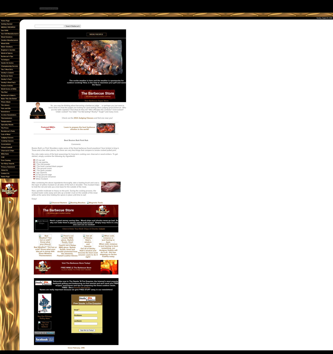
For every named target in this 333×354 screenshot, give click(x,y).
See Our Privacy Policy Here (45, 317)
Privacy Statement (8, 167)
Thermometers (6, 118)
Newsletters (5, 112)
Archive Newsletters (8, 115)
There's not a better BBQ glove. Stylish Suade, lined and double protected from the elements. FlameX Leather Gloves (67, 250)
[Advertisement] (76, 22)
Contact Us (5, 173)
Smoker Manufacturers (9, 40)
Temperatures (6, 121)
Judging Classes (7, 138)
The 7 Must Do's (7, 69)
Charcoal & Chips (7, 151)
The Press (5, 128)
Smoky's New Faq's (8, 82)
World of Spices (7, 53)
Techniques (5, 60)
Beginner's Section (8, 50)
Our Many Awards (7, 164)
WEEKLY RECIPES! (8, 27)
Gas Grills (4, 30)
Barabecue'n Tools (8, 131)
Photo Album (6, 102)
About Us (4, 170)
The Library (5, 105)
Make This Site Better (9, 99)
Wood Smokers (6, 37)
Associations (6, 144)
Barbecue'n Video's (8, 95)
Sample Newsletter (82, 287)
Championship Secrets (9, 66)
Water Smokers (7, 47)
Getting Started (6, 24)
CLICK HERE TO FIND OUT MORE (76, 270)
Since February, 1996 (76, 348)
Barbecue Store (7, 76)
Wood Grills (5, 43)
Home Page (5, 21)
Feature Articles (7, 86)
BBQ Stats (5, 154)
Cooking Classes (7, 141)
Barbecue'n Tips (7, 56)
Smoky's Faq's (6, 79)
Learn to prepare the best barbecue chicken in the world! (79, 128)
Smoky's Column (7, 73)
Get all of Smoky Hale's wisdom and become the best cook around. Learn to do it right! (88, 252)
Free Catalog (6, 160)
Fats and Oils (6, 108)
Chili (2, 157)
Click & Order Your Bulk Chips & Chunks (83, 229)
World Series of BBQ (8, 89)
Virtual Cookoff (6, 147)
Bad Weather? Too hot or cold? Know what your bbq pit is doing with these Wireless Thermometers (45, 251)
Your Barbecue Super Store (96, 101)
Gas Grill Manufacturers (10, 34)
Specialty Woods (7, 125)
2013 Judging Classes (84, 118)
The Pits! (4, 92)
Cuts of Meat (5, 134)
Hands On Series (7, 63)
